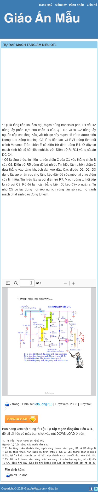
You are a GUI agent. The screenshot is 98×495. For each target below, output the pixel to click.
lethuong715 (43, 404)
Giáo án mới (15, 492)
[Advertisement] (49, 86)
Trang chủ (46, 4)
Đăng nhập (76, 4)
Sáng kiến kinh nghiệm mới (41, 492)
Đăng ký (61, 4)
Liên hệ (92, 4)
